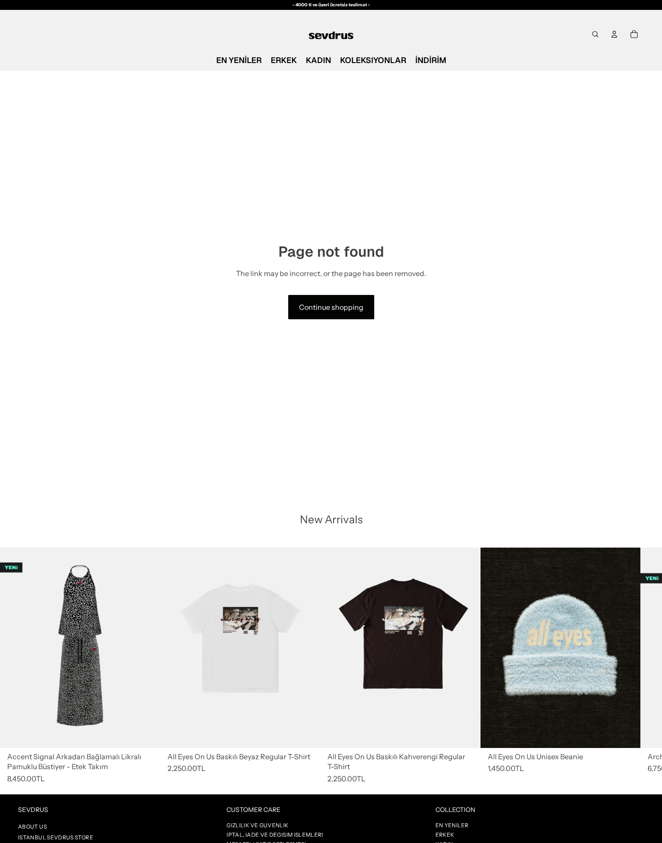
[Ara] (595, 34)
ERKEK (444, 834)
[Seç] (306, 734)
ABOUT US (32, 826)
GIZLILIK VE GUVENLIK (257, 825)
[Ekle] (146, 734)
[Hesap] (614, 34)
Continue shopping (331, 307)
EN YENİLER (452, 825)
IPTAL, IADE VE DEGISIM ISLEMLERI (275, 834)
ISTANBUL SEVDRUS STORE (55, 837)
